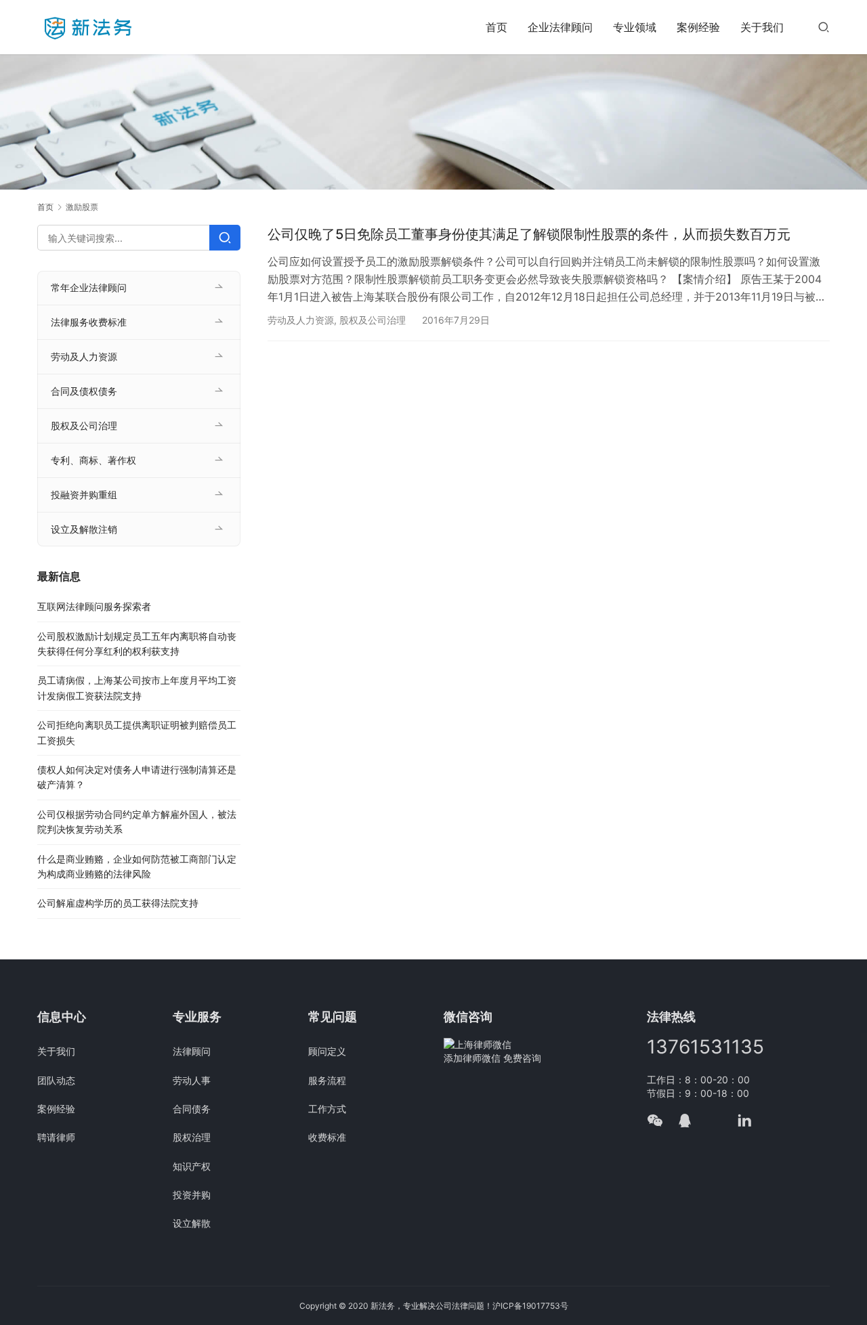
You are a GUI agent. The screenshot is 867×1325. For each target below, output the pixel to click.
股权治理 (192, 1137)
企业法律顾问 (560, 27)
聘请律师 (56, 1137)
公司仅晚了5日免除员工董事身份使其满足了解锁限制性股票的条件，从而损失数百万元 (529, 234)
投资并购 (192, 1194)
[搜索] (824, 27)
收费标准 (327, 1137)
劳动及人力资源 (301, 320)
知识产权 (192, 1166)
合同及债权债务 (84, 391)
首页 (496, 27)
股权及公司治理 (372, 320)
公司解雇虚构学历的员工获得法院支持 (117, 903)
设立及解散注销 (84, 529)
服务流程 (327, 1080)
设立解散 (192, 1223)
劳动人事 (192, 1080)
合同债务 (192, 1108)
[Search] (224, 238)
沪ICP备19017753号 (530, 1306)
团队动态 (56, 1080)
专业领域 (634, 27)
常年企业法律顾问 (89, 287)
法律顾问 (192, 1051)
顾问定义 (327, 1051)
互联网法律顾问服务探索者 (94, 606)
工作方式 (327, 1108)
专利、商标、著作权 (93, 460)
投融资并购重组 (84, 494)
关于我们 (762, 27)
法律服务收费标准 (89, 322)
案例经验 (698, 27)
